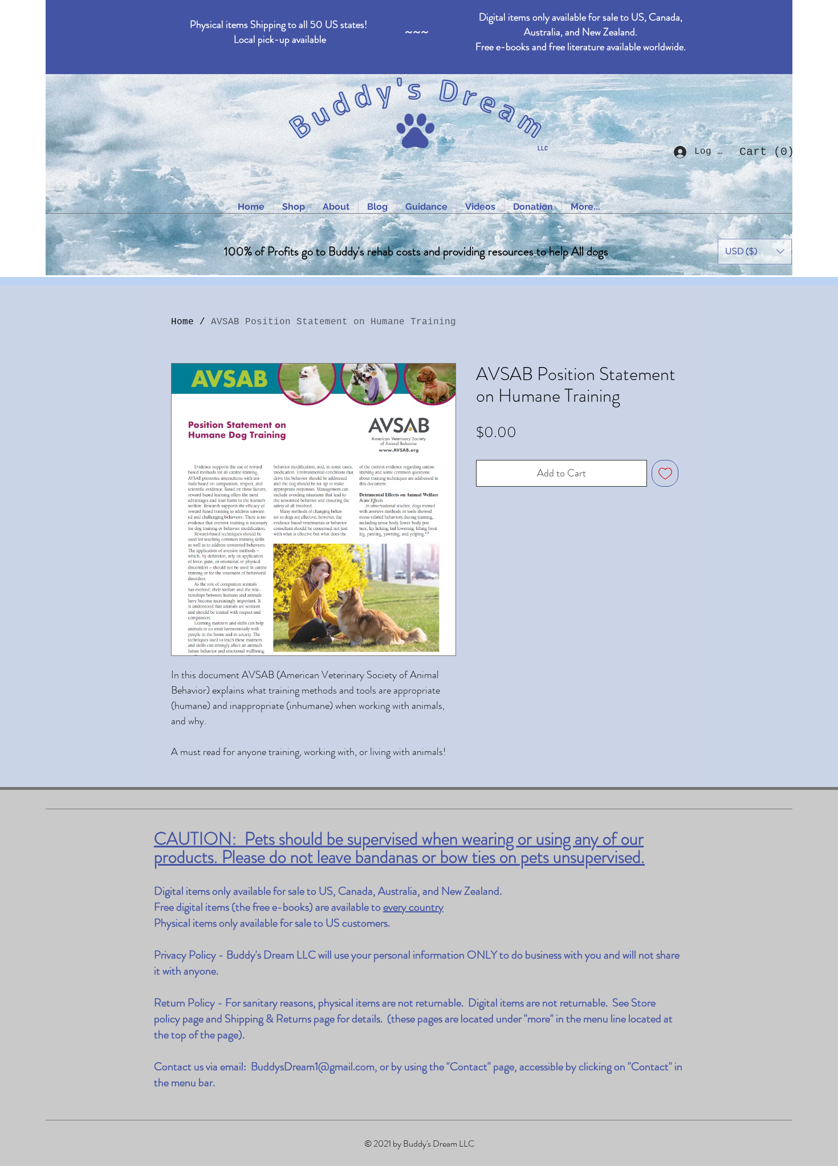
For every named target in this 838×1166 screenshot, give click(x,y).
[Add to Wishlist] (665, 473)
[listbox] (755, 251)
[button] (762, 151)
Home (182, 322)
